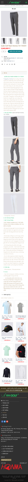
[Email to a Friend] (9, 64)
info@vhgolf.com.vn (10, 60)
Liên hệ (14, 478)
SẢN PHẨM (5, 407)
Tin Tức (23, 477)
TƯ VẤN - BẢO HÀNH (7, 446)
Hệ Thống (18, 477)
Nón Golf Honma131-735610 (7, 338)
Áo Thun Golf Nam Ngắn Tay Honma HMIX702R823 (7, 317)
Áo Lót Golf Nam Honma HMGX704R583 (21, 381)
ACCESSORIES (6, 477)
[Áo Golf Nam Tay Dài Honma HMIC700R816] (7, 372)
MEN (22, 5)
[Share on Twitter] (7, 64)
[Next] (25, 23)
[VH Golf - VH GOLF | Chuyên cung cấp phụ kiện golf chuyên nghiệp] (14, 2)
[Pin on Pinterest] (12, 64)
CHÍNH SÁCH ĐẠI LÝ (7, 451)
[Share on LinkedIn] (14, 64)
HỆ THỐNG (5, 410)
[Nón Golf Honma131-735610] (7, 329)
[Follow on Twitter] (5, 421)
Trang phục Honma (8, 79)
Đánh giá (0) (7, 294)
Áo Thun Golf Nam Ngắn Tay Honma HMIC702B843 (7, 360)
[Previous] (3, 23)
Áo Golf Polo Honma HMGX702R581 (21, 359)
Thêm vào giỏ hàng (15, 51)
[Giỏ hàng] (26, 2)
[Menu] (2, 2)
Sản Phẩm (13, 5)
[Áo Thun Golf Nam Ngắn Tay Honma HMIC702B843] (7, 351)
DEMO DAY (5, 453)
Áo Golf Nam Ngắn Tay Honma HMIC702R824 (21, 316)
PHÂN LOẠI (18, 5)
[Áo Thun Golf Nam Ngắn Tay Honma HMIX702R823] (7, 308)
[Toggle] (2, 72)
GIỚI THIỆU (5, 405)
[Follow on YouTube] (7, 421)
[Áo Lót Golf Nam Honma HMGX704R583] (21, 372)
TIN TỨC (4, 415)
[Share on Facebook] (5, 64)
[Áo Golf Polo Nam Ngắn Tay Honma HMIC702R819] (21, 329)
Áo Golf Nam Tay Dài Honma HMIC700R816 (7, 381)
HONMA (4, 412)
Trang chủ (7, 5)
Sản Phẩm (23, 476)
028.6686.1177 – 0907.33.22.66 (16, 58)
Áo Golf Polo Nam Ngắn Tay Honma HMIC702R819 (21, 338)
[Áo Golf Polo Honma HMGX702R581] (21, 351)
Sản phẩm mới (17, 476)
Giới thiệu (10, 476)
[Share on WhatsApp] (2, 64)
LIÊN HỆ (4, 417)
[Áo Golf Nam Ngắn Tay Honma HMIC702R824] (21, 308)
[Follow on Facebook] (2, 421)
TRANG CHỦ (5, 403)
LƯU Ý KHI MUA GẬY (7, 448)
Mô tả (5, 73)
